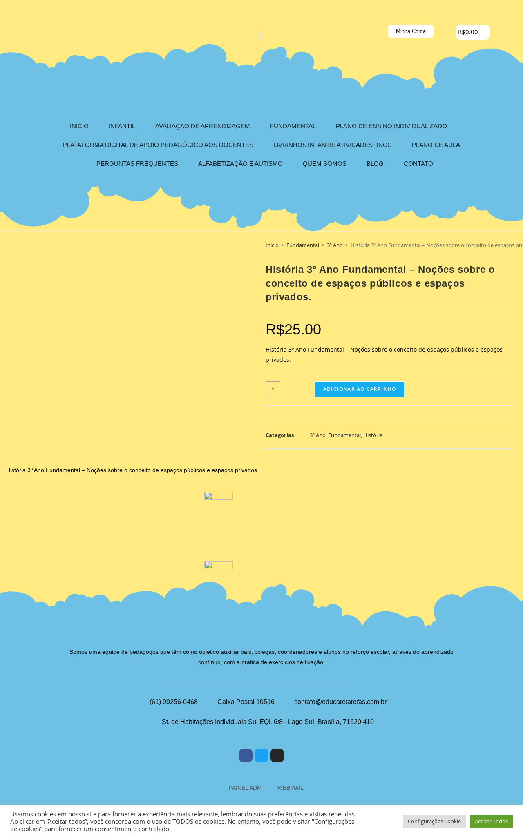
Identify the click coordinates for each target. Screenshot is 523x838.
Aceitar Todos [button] (491, 821)
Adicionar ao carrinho (359, 389)
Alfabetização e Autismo (240, 163)
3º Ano (335, 245)
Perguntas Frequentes (137, 163)
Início (79, 126)
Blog (375, 163)
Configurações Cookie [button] (434, 821)
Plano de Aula (436, 144)
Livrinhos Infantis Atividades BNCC (332, 144)
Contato (418, 163)
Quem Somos (324, 163)
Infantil (122, 126)
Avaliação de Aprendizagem (202, 126)
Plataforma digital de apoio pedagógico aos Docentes (158, 144)
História (372, 435)
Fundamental (293, 126)
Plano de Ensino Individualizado (391, 126)
